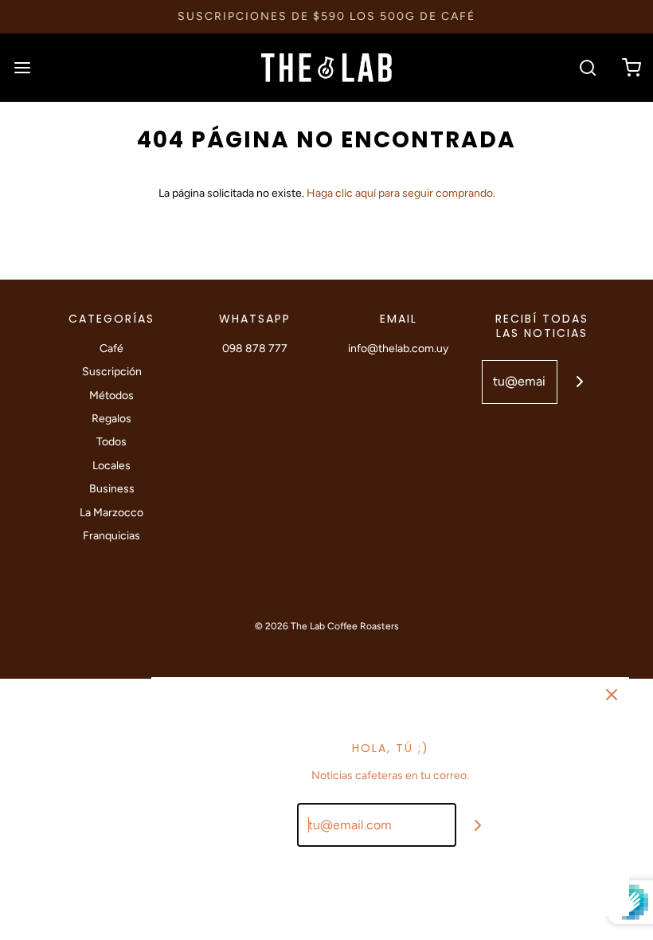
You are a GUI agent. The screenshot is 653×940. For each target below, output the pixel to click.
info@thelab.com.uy (398, 348)
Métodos (111, 395)
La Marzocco (111, 512)
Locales (111, 465)
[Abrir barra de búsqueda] (587, 67)
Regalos (111, 418)
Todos (111, 441)
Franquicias (111, 535)
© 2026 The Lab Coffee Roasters (327, 626)
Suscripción (112, 371)
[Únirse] (579, 382)
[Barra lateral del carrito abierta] (631, 67)
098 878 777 (254, 348)
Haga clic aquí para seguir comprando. (401, 193)
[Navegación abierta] (22, 67)
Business (112, 488)
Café (111, 348)
